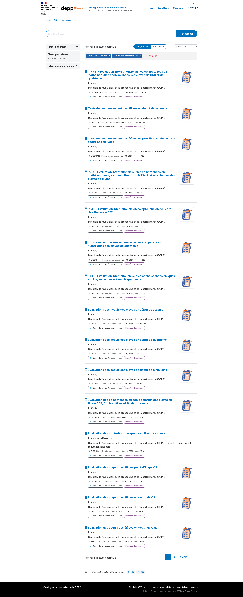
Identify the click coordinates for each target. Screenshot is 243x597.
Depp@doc (163, 8)
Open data (178, 8)
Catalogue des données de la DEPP (106, 7)
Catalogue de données (64, 20)
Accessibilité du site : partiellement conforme (180, 587)
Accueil (49, 20)
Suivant (184, 556)
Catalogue (193, 8)
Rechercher (186, 33)
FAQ (151, 8)
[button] (63, 47)
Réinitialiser (151, 56)
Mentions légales (151, 587)
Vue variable (159, 46)
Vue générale (142, 46)
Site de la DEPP (135, 587)
